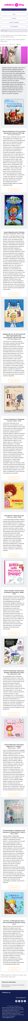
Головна (2, 35)
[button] (14, 14)
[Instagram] (19, 1001)
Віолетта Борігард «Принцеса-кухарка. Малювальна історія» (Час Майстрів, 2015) (14, 672)
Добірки (8, 35)
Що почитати (14, 35)
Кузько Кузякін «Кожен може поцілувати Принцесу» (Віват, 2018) (14, 592)
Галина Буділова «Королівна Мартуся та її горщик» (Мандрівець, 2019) (14, 746)
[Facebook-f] (16, 1001)
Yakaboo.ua (6, 992)
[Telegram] (22, 1001)
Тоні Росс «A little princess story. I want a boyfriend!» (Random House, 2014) (14, 922)
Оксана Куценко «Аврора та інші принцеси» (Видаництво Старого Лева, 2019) (14, 832)
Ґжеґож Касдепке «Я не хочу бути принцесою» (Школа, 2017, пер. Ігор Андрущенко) (14, 133)
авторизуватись (6, 986)
